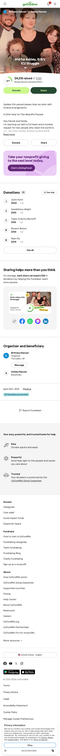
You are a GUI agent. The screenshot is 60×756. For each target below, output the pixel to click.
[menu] (55, 4)
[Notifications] (48, 4)
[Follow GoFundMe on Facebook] (5, 663)
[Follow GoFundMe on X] (16, 663)
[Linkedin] (45, 321)
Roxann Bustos (19, 228)
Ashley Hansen (19, 371)
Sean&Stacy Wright (21, 209)
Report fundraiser (32, 410)
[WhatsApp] (30, 321)
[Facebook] (22, 321)
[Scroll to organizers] (5, 11)
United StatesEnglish (31, 655)
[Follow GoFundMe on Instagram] (22, 663)
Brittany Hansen (20, 353)
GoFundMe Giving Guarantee (26, 480)
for (28, 11)
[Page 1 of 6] (25, 67)
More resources (11, 640)
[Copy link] (14, 321)
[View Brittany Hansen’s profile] (6, 355)
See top (50, 192)
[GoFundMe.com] (30, 3)
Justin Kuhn (17, 199)
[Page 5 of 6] (33, 67)
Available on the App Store (28, 672)
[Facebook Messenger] (38, 321)
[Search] (5, 4)
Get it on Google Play (11, 672)
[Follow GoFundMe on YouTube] (10, 663)
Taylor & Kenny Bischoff (23, 219)
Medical (27, 389)
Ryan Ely (15, 238)
